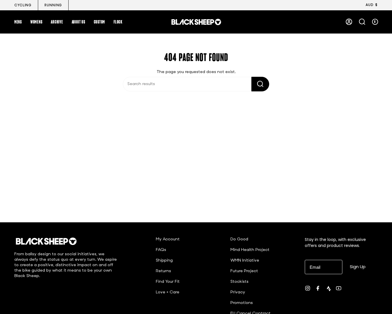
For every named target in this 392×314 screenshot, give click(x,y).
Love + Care (167, 292)
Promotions (241, 303)
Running (53, 5)
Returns (163, 271)
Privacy (237, 292)
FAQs (161, 250)
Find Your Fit (168, 282)
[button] (18, 22)
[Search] (260, 84)
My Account (168, 239)
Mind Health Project (249, 250)
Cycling (23, 5)
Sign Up (358, 267)
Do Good (239, 239)
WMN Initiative (244, 260)
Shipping (164, 260)
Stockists (239, 282)
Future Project (244, 271)
